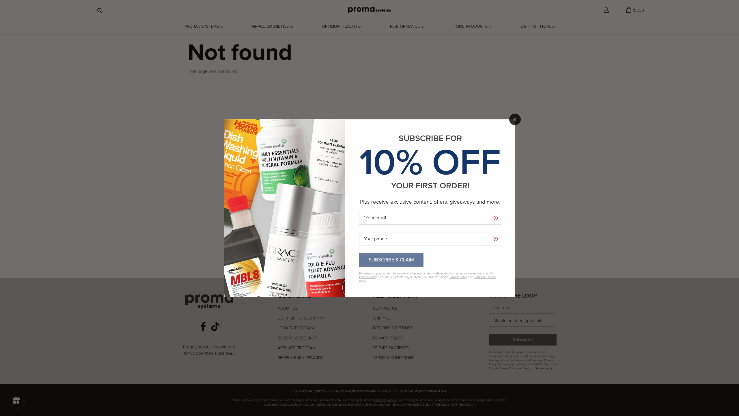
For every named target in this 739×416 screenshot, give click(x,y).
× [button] (515, 119)
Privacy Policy (458, 277)
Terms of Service (485, 277)
